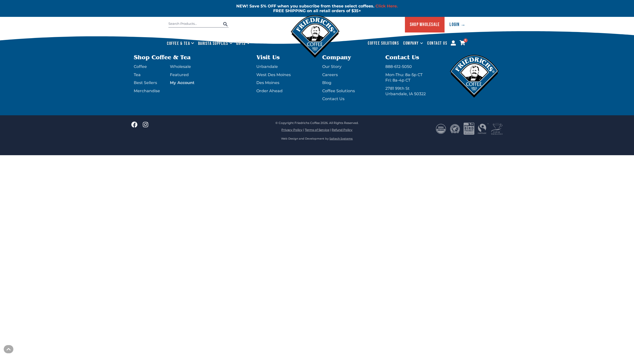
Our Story (332, 66)
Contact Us (437, 43)
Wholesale (180, 66)
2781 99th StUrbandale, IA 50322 (405, 91)
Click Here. (386, 6)
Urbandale (267, 66)
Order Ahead (269, 91)
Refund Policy (342, 130)
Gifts (241, 43)
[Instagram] (145, 124)
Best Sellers (145, 82)
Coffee (140, 66)
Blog (326, 82)
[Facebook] (134, 124)
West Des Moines (273, 74)
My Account (182, 82)
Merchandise (147, 91)
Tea (137, 74)
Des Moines (267, 82)
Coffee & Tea (178, 43)
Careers (330, 74)
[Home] (315, 56)
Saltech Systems (341, 138)
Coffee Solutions (383, 43)
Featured (179, 74)
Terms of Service (317, 130)
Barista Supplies (213, 43)
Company (411, 43)
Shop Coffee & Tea (162, 57)
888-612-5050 (398, 66)
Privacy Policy (291, 130)
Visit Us (268, 57)
